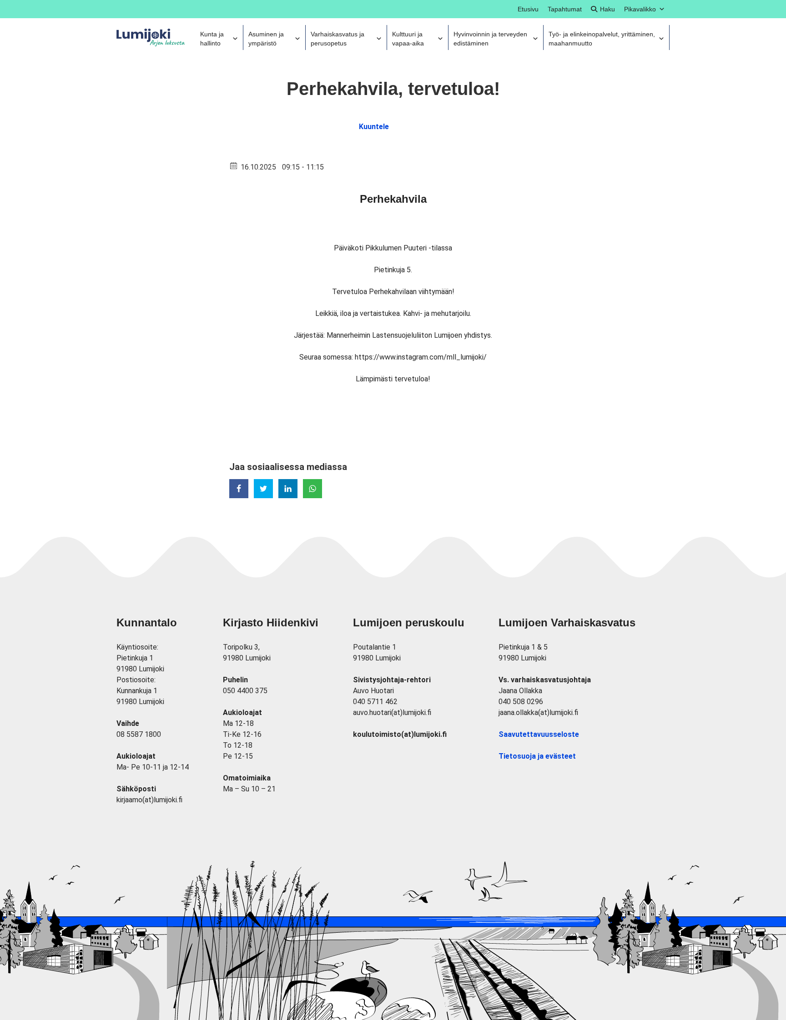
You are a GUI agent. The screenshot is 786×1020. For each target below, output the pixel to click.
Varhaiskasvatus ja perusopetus (337, 38)
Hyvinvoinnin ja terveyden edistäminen (490, 38)
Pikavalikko (640, 9)
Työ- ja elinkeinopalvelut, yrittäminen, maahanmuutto (602, 38)
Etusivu (528, 9)
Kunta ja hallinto (212, 38)
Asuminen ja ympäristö (266, 38)
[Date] (234, 165)
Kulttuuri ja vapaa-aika (408, 38)
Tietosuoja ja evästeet (537, 756)
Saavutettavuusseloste (539, 734)
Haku (607, 9)
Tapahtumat (565, 9)
